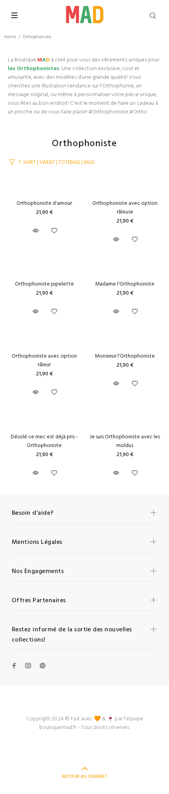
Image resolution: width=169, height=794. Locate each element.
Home (10, 37)
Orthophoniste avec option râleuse (125, 208)
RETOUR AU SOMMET (84, 777)
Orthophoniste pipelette (44, 284)
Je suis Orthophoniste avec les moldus (125, 441)
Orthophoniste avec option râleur (44, 360)
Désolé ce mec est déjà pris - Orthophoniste (44, 441)
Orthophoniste (37, 37)
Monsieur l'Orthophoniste (125, 356)
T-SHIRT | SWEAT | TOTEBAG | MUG (56, 162)
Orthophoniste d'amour (44, 203)
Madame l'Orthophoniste (124, 284)
